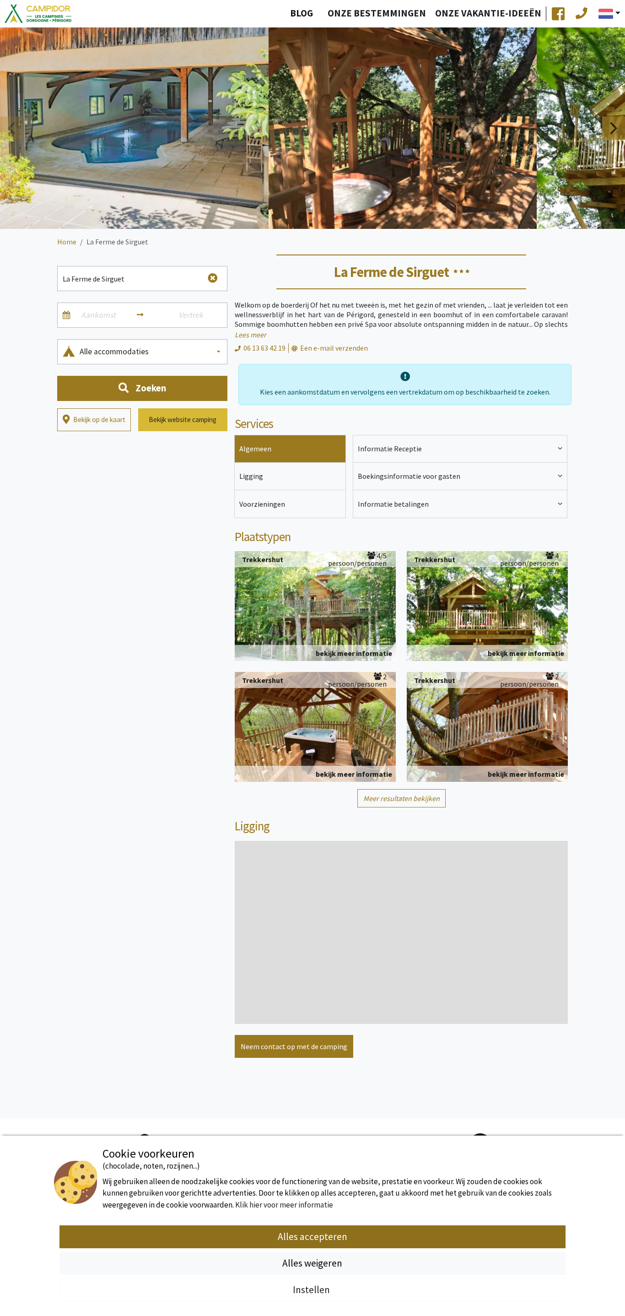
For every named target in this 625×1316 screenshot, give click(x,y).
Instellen (312, 1290)
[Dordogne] (38, 14)
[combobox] (151, 351)
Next (613, 128)
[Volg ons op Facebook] (558, 13)
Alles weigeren (312, 1263)
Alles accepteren (312, 1236)
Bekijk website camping (182, 419)
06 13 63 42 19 (264, 347)
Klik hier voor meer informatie (284, 1205)
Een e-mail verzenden (334, 347)
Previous (11, 128)
